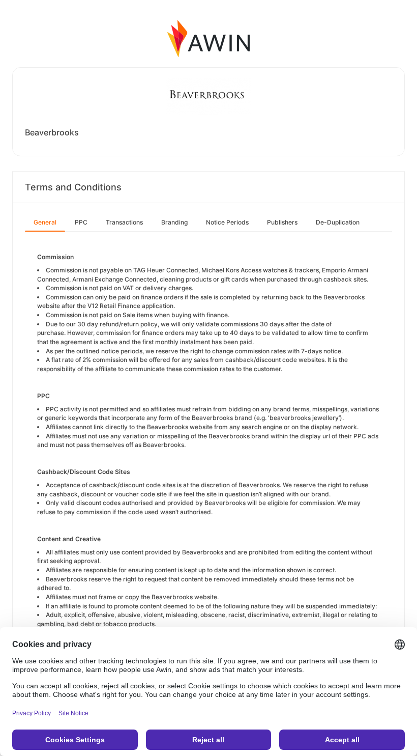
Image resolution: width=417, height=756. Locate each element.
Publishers (282, 222)
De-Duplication (338, 222)
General (45, 222)
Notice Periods (227, 222)
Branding (174, 222)
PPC (81, 222)
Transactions (124, 222)
